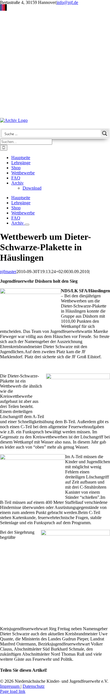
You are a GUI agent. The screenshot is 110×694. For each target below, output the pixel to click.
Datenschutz (34, 686)
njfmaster (8, 271)
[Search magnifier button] (105, 133)
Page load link (12, 691)
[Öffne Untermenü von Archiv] (27, 224)
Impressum (10, 686)
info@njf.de (67, 2)
